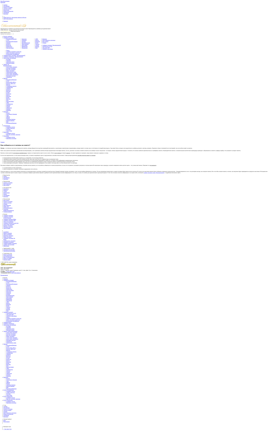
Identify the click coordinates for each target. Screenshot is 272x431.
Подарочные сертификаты (12, 54)
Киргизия (8, 96)
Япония (37, 46)
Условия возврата (7, 211)
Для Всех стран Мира (47, 49)
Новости (5, 190)
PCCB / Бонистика (7, 396)
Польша (24, 41)
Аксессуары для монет (11, 67)
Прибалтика (9, 46)
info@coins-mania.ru (8, 18)
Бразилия (37, 41)
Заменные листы (10, 61)
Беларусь (8, 44)
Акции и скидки (7, 202)
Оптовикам (6, 12)
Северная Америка (10, 119)
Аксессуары (9, 130)
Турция (37, 45)
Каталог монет (6, 259)
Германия (24, 40)
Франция (8, 110)
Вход (4, 420)
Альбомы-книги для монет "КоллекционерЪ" (14, 55)
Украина (8, 42)
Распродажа (6, 10)
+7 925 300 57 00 (7, 429)
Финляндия (24, 48)
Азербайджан (9, 87)
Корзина (3, 2)
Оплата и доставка (7, 7)
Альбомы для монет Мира (9, 219)
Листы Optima (6, 228)
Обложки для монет (8, 227)
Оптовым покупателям (9, 249)
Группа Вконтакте (7, 255)
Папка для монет (7, 237)
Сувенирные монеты (11, 86)
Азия (7, 115)
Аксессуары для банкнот (12, 74)
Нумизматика (6, 125)
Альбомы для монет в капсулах (13, 51)
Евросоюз (24, 39)
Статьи (5, 191)
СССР (7, 40)
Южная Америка (10, 120)
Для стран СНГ (46, 47)
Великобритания (26, 42)
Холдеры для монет (11, 68)
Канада (37, 40)
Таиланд (37, 44)
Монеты (5, 78)
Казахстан (8, 45)
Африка (8, 116)
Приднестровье (10, 48)
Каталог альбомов (7, 36)
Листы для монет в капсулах (13, 52)
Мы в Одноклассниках (8, 257)
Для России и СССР (47, 46)
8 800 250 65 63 (14, 17)
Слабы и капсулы (10, 128)
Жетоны (8, 84)
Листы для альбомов (8, 221)
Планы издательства (8, 11)
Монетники (6, 246)
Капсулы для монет (11, 69)
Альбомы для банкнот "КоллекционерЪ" (13, 56)
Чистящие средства (11, 75)
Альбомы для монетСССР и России (8, 217)
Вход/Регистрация (5, 1)
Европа (8, 118)
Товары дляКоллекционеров (7, 65)
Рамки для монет (10, 70)
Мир (7, 121)
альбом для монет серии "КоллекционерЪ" (154, 172)
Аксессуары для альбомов (9, 58)
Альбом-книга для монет (9, 240)
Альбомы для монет (8, 215)
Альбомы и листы (10, 127)
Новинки (44, 39)
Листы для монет (7, 234)
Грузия (7, 92)
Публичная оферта (7, 208)
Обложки (8, 60)
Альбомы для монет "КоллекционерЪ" (51, 45)
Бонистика (6, 132)
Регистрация (6, 421)
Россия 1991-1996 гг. (11, 82)
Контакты (5, 13)
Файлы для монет (7, 233)
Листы (7, 50)
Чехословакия (25, 44)
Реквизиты (6, 188)
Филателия (6, 136)
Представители (7, 184)
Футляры (8, 59)
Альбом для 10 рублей (8, 244)
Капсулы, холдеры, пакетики (13, 134)
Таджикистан (9, 104)
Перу (36, 48)
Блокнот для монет (8, 225)
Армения (8, 88)
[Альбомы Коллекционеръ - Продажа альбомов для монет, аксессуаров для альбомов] (8, 265)
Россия (8, 113)
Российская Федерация (11, 41)
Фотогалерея (6, 192)
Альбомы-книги (7, 322)
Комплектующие (10, 63)
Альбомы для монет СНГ (9, 220)
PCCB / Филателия (8, 400)
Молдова (8, 98)
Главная (5, 4)
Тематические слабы (11, 72)
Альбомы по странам (8, 37)
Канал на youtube (7, 258)
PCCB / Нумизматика (8, 390)
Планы (5, 176)
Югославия (24, 45)
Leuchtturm (6, 231)
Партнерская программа (9, 251)
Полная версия (4, 275)
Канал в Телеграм (7, 254)
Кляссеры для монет (8, 235)
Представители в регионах (48, 40)
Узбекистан (9, 107)
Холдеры (8, 129)
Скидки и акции (7, 8)
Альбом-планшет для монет (10, 243)
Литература (9, 77)
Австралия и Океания (11, 114)
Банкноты (5, 111)
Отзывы (44, 42)
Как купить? (45, 41)
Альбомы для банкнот (8, 323)
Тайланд (8, 105)
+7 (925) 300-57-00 (5, 31)
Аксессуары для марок (11, 73)
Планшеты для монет (8, 242)
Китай (36, 42)
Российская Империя (11, 39)
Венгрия (8, 91)
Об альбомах (6, 6)
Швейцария (24, 46)
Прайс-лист (6, 206)
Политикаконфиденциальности (8, 210)
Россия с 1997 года (10, 83)
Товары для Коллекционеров (10, 331)
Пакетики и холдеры (11, 138)
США (36, 39)
